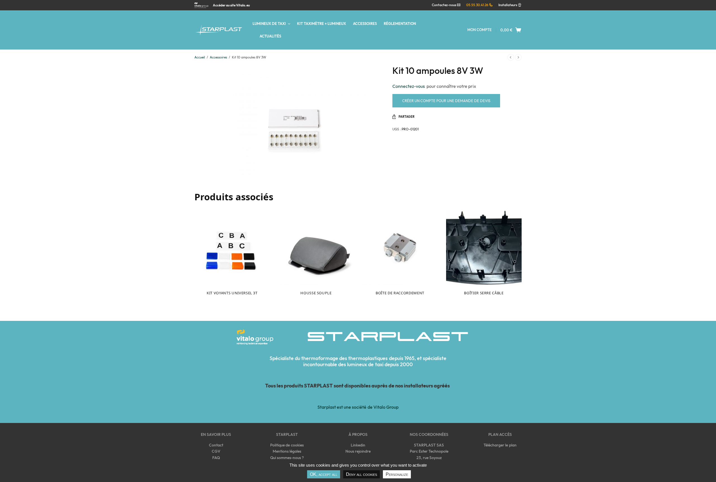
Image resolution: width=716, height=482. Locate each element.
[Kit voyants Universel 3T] (232, 247)
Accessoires (365, 23)
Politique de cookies (286, 445)
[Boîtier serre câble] (484, 247)
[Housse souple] (316, 247)
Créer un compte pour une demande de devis (446, 100)
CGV (216, 451)
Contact (216, 445)
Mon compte (479, 29)
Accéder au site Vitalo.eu (231, 5)
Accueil (199, 57)
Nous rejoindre (358, 451)
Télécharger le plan (500, 445)
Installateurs (507, 5)
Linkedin (358, 445)
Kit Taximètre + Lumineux (321, 23)
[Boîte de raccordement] (400, 247)
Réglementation (400, 23)
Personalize (397, 474)
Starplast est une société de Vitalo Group (357, 407)
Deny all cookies (361, 474)
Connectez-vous (409, 86)
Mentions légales (287, 451)
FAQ (216, 457)
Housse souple (315, 292)
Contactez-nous (444, 5)
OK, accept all (323, 474)
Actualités (270, 36)
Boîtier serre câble (483, 292)
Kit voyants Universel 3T (232, 292)
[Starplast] (218, 30)
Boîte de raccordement (400, 292)
